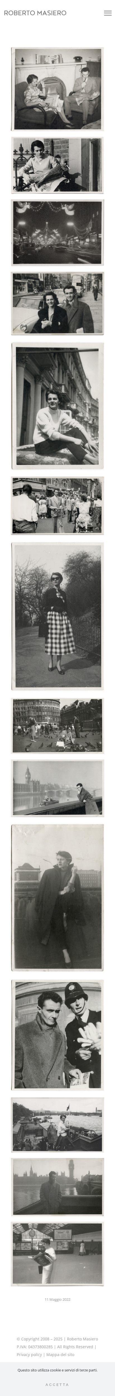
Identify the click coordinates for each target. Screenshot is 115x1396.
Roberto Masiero (82, 1339)
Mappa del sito (60, 1354)
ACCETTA (57, 1385)
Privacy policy (29, 1354)
